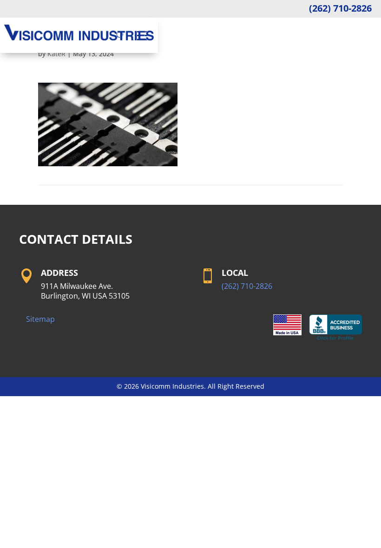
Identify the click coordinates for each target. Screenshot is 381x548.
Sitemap (40, 319)
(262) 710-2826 (340, 8)
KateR (56, 53)
